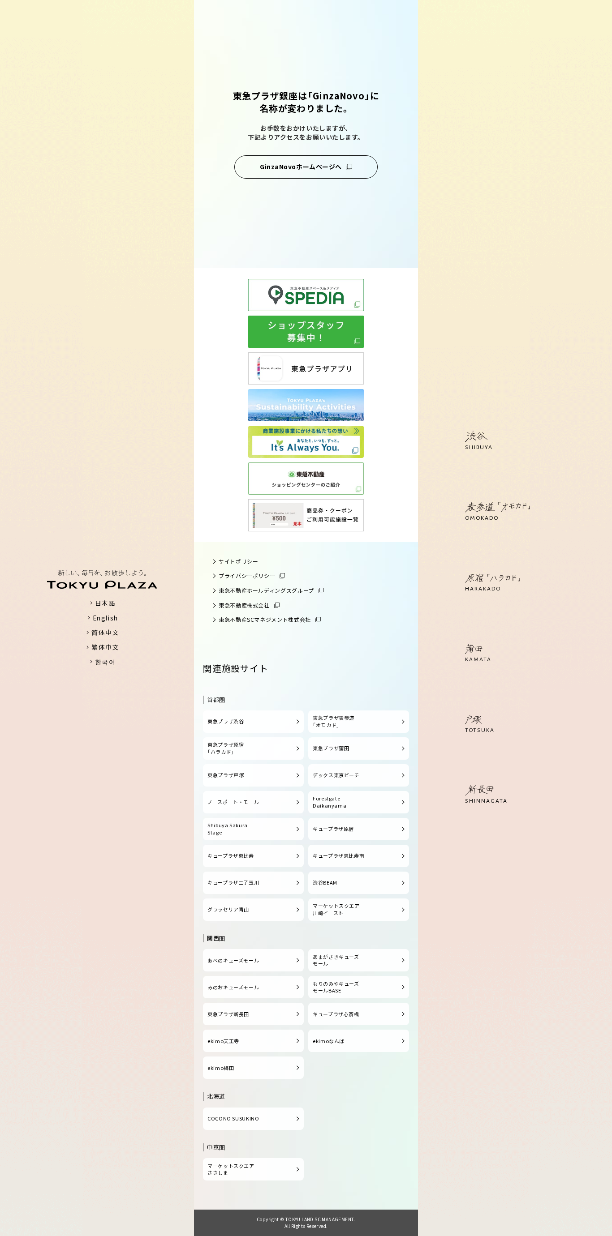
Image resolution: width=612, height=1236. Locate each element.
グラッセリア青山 (228, 909)
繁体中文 (105, 646)
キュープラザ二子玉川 (233, 882)
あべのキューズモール (233, 960)
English (105, 617)
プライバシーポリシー (247, 575)
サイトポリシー (238, 561)
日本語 (105, 603)
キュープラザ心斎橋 (336, 1014)
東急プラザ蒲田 (331, 748)
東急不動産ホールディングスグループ (266, 590)
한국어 (105, 661)
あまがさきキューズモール (336, 960)
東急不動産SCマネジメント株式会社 (265, 619)
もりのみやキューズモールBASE (336, 987)
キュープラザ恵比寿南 (338, 855)
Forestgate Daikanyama (329, 802)
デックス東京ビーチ (336, 774)
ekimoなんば (329, 1040)
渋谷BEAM (325, 882)
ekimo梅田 (220, 1067)
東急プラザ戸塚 (225, 774)
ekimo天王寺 (223, 1040)
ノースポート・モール (233, 801)
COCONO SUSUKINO (233, 1118)
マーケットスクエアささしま (230, 1169)
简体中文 (105, 632)
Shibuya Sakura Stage (227, 828)
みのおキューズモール (233, 987)
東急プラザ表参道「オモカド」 (333, 721)
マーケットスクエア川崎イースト (336, 909)
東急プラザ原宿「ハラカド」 (225, 748)
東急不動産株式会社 (244, 605)
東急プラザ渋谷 (225, 721)
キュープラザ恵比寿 (230, 855)
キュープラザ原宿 (333, 828)
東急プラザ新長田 (228, 1014)
